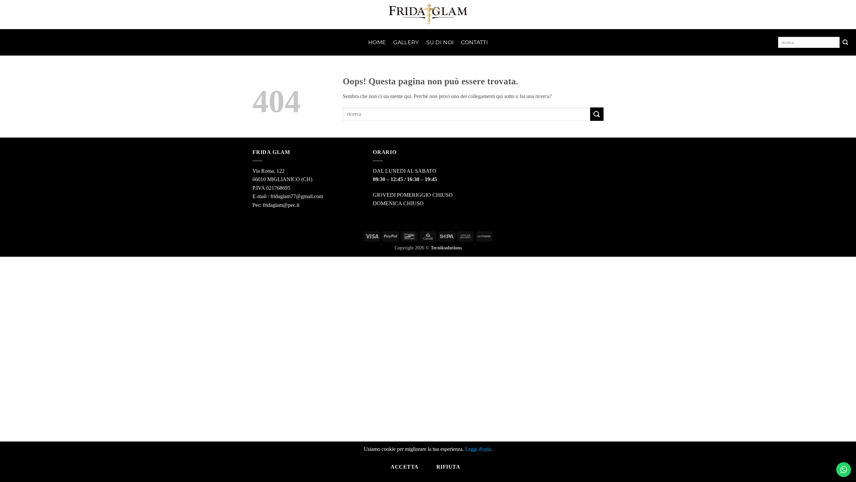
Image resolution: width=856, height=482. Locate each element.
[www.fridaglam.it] (428, 14)
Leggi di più (478, 449)
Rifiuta (448, 467)
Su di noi (440, 42)
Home (377, 42)
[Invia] (845, 42)
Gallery (406, 42)
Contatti (474, 42)
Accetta (404, 467)
